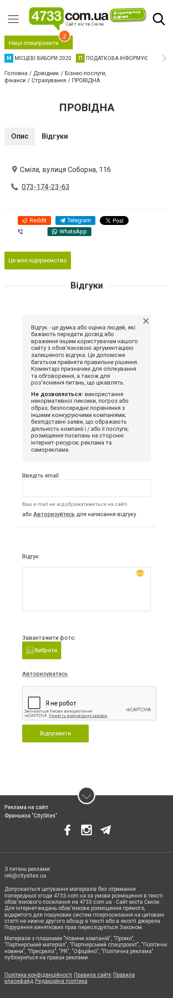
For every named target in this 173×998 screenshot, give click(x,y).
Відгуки (55, 136)
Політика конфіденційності (38, 975)
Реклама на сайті (26, 807)
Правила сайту (92, 975)
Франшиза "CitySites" (30, 816)
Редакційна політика (61, 981)
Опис (19, 136)
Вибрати (45, 650)
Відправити (55, 733)
